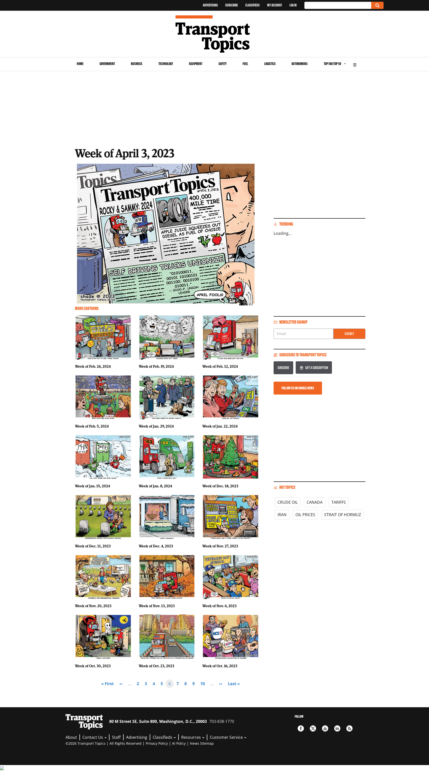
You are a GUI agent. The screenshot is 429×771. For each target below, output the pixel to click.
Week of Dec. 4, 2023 (156, 546)
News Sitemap (202, 743)
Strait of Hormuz (342, 514)
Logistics (270, 63)
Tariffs (338, 502)
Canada (314, 502)
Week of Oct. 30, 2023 (93, 666)
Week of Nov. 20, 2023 (93, 605)
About (71, 737)
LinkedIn (337, 728)
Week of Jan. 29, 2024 (156, 426)
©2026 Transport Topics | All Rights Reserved (104, 743)
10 (204, 684)
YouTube (325, 728)
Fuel (245, 63)
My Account (274, 5)
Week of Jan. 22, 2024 (220, 426)
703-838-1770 (221, 721)
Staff (116, 737)
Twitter (313, 728)
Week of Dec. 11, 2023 (93, 546)
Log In (293, 5)
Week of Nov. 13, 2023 (157, 605)
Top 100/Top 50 (332, 63)
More (354, 64)
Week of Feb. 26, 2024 (93, 366)
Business (136, 63)
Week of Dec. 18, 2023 (220, 486)
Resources (191, 737)
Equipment (195, 63)
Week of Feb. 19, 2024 (156, 366)
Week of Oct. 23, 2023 (156, 666)
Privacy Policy (157, 743)
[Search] (377, 5)
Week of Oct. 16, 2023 (219, 666)
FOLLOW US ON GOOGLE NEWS (298, 388)
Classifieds (252, 5)
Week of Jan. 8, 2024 (155, 486)
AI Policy (179, 743)
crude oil (288, 502)
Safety (222, 63)
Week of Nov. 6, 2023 (219, 605)
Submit (349, 333)
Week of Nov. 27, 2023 (220, 546)
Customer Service (227, 737)
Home (80, 63)
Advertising (210, 5)
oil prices (305, 514)
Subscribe (231, 5)
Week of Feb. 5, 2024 (92, 426)
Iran (282, 514)
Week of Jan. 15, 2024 (92, 486)
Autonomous (299, 63)
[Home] (215, 34)
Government (107, 63)
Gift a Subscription (316, 367)
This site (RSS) (349, 728)
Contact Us (93, 737)
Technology (165, 63)
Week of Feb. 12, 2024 (220, 366)
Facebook (301, 728)
